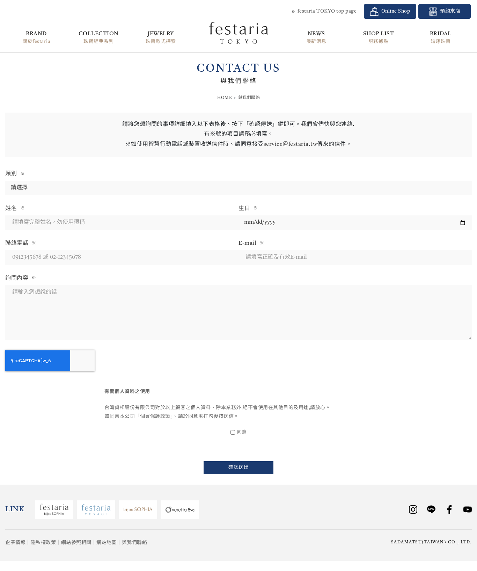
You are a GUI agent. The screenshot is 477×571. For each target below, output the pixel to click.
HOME (224, 98)
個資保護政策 (155, 416)
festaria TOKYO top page (327, 11)
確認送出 (238, 467)
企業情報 (15, 542)
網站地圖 (106, 542)
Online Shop (395, 11)
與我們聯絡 (134, 542)
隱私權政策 (43, 542)
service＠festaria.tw (290, 144)
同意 (242, 432)
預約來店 (450, 11)
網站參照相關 (76, 542)
